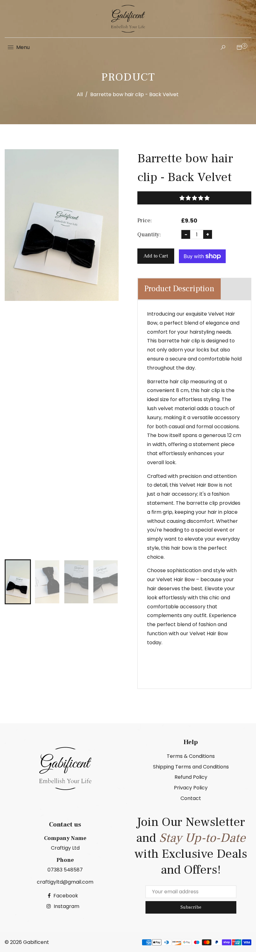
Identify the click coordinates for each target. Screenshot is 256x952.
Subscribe (190, 907)
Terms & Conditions (191, 756)
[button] (194, 197)
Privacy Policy (191, 787)
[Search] (221, 47)
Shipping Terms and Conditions (191, 766)
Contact (190, 798)
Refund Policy (191, 777)
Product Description (179, 288)
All (80, 94)
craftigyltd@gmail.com (65, 882)
